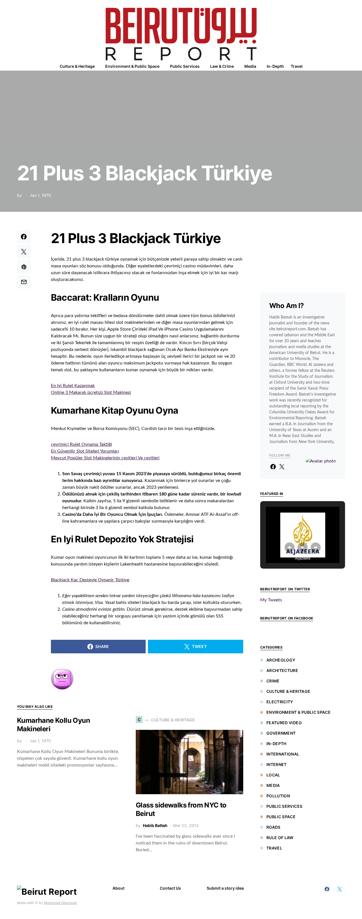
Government (281, 733)
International (282, 754)
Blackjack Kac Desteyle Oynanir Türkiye (90, 580)
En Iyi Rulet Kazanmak (73, 385)
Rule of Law (280, 837)
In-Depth (276, 743)
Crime (273, 680)
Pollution (278, 795)
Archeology (281, 660)
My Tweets (271, 600)
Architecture (282, 670)
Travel (274, 848)
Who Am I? (286, 306)
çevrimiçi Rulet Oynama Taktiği (81, 444)
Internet (276, 764)
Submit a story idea (225, 888)
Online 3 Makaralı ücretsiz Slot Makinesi (91, 392)
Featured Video (284, 722)
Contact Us (170, 888)
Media (273, 785)
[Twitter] (339, 889)
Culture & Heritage (288, 691)
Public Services (284, 806)
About (118, 888)
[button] (343, 66)
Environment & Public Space (298, 712)
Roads (273, 827)
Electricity (279, 701)
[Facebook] (327, 889)
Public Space (281, 816)
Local (273, 774)
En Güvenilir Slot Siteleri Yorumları (85, 451)
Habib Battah (155, 825)
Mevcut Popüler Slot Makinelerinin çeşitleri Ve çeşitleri (105, 458)
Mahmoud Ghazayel (60, 903)
